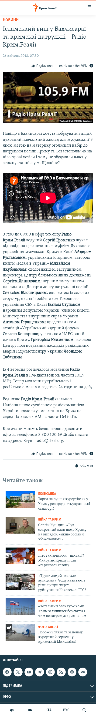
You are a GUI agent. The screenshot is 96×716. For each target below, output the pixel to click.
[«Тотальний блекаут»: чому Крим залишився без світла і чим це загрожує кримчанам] (20, 606)
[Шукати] (84, 710)
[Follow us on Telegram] (39, 672)
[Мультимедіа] (30, 710)
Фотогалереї (48, 627)
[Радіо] (12, 710)
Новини (11, 20)
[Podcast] (72, 672)
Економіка (47, 494)
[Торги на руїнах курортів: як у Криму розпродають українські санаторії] (20, 499)
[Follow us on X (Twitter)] (18, 672)
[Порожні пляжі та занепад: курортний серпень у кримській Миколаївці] (20, 632)
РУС (66, 710)
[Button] (42, 66)
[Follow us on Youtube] (28, 672)
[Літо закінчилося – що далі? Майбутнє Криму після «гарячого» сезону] (20, 556)
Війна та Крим (49, 519)
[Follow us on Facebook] (7, 672)
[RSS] (61, 672)
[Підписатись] (82, 672)
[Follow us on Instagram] (50, 672)
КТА (48, 710)
